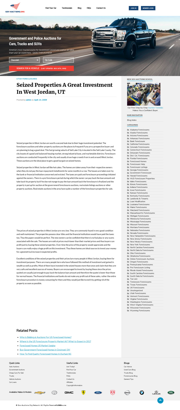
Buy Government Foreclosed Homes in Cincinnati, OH (45, 349)
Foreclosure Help (137, 164)
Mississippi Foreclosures (140, 221)
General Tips (128, 379)
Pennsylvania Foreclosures (141, 264)
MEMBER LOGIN (148, 8)
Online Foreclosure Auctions (142, 259)
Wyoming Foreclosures (140, 310)
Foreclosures (61, 405)
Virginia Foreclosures (139, 299)
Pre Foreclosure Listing (140, 267)
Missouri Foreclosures (139, 224)
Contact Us (101, 8)
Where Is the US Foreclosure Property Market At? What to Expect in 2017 (55, 341)
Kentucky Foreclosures (140, 196)
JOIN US (134, 8)
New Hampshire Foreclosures (143, 236)
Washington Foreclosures (141, 302)
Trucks (11, 376)
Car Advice (128, 367)
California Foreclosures (140, 144)
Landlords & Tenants (139, 198)
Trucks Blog (128, 373)
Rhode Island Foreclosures (141, 270)
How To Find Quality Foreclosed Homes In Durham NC (45, 354)
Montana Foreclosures (139, 227)
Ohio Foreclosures (138, 253)
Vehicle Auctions (15, 379)
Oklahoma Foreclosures (140, 256)
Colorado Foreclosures (139, 147)
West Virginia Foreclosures (141, 304)
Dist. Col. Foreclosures (139, 155)
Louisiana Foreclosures (140, 204)
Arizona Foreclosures (139, 135)
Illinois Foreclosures (138, 184)
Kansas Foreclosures (139, 193)
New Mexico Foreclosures (141, 241)
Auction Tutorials (155, 107)
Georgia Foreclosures (139, 170)
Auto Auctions (14, 367)
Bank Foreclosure (137, 141)
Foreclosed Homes (138, 161)
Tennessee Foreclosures (140, 282)
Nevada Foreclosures (139, 233)
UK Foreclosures (137, 287)
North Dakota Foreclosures (142, 250)
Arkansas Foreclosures (140, 138)
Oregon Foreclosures (139, 261)
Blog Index (131, 120)
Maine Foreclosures (138, 207)
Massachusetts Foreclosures (142, 213)
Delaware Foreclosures (140, 152)
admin (28, 100)
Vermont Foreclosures (139, 296)
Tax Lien (133, 279)
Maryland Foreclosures (140, 210)
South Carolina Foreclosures (142, 273)
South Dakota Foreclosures (142, 276)
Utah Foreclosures (27, 79)
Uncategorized (136, 290)
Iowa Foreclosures (138, 190)
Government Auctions (17, 370)
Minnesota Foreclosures (140, 218)
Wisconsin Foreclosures (140, 307)
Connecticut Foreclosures (141, 150)
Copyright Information (74, 385)
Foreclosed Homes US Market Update (37, 345)
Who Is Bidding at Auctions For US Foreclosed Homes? (46, 337)
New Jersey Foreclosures (141, 239)
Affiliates (69, 382)
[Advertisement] (66, 123)
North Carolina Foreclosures (142, 247)
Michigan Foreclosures (139, 216)
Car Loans (13, 382)
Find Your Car (50, 8)
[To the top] (160, 400)
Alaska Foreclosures (139, 132)
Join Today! (70, 367)
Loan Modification (137, 201)
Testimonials (67, 8)
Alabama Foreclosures (139, 129)
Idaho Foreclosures (138, 181)
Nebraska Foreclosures (140, 230)
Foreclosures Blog (130, 376)
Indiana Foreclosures (139, 187)
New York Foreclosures (140, 244)
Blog (79, 8)
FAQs (89, 8)
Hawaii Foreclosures (138, 175)
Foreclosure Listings (138, 167)
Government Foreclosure (140, 172)
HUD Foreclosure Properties (142, 178)
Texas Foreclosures (138, 284)
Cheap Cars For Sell (16, 373)
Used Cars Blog (129, 370)
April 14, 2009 (40, 100)
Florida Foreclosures (139, 158)
